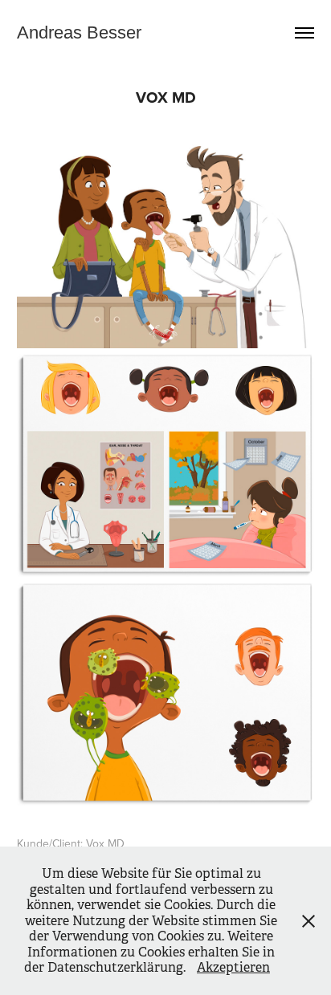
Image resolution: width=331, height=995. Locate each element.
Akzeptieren (233, 967)
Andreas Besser (79, 32)
